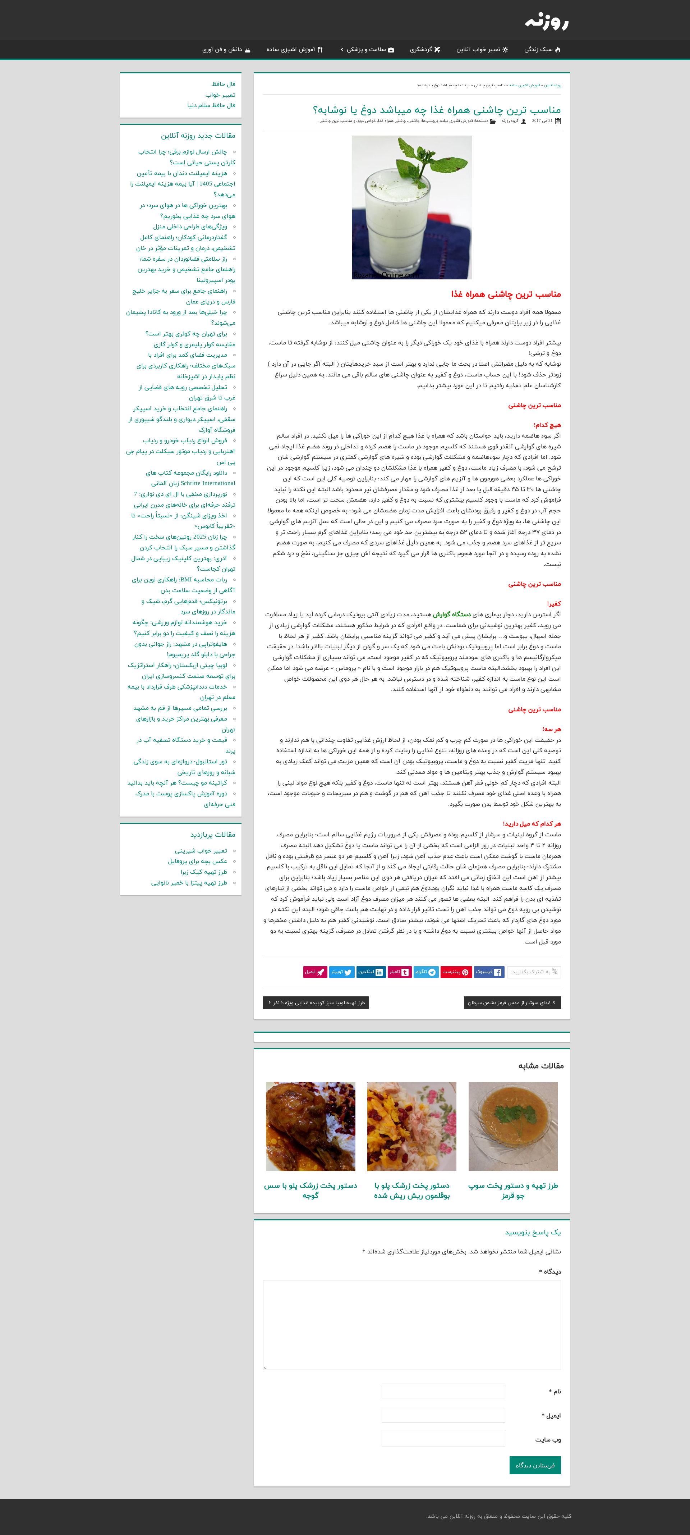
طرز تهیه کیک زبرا (204, 872)
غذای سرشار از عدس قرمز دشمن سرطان (509, 1004)
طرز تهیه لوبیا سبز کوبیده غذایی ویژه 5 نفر (319, 1004)
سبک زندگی (538, 50)
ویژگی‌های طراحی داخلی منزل (190, 227)
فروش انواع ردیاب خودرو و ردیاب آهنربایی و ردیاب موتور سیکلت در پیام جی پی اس (180, 452)
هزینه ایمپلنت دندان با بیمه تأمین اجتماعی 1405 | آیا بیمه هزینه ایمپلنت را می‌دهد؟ (182, 184)
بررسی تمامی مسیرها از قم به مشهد (180, 708)
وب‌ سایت (548, 1440)
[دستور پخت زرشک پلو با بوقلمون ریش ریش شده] (412, 1169)
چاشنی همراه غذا (392, 121)
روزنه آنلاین (552, 85)
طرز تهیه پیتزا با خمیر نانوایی (189, 883)
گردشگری (421, 50)
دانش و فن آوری (222, 50)
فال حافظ (223, 84)
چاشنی (414, 121)
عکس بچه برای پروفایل (197, 861)
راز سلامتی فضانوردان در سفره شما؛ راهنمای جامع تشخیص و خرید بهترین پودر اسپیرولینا (186, 270)
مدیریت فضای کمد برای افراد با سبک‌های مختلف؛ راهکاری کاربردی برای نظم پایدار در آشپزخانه (186, 366)
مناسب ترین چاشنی (335, 121)
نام (555, 1392)
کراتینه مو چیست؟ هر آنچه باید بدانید (177, 783)
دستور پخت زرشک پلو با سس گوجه (310, 1191)
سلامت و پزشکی (366, 50)
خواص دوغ (367, 121)
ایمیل (551, 1416)
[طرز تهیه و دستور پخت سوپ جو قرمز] (513, 1169)
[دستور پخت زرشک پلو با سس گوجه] (310, 1169)
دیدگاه (550, 1272)
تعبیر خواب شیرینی (201, 851)
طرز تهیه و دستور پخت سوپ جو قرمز (513, 1191)
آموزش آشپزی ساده (291, 50)
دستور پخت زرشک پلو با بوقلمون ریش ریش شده (412, 1191)
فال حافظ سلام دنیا (211, 105)
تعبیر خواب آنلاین (478, 50)
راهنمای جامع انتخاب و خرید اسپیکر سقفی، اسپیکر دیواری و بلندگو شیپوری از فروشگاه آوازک (182, 420)
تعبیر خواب (220, 95)
